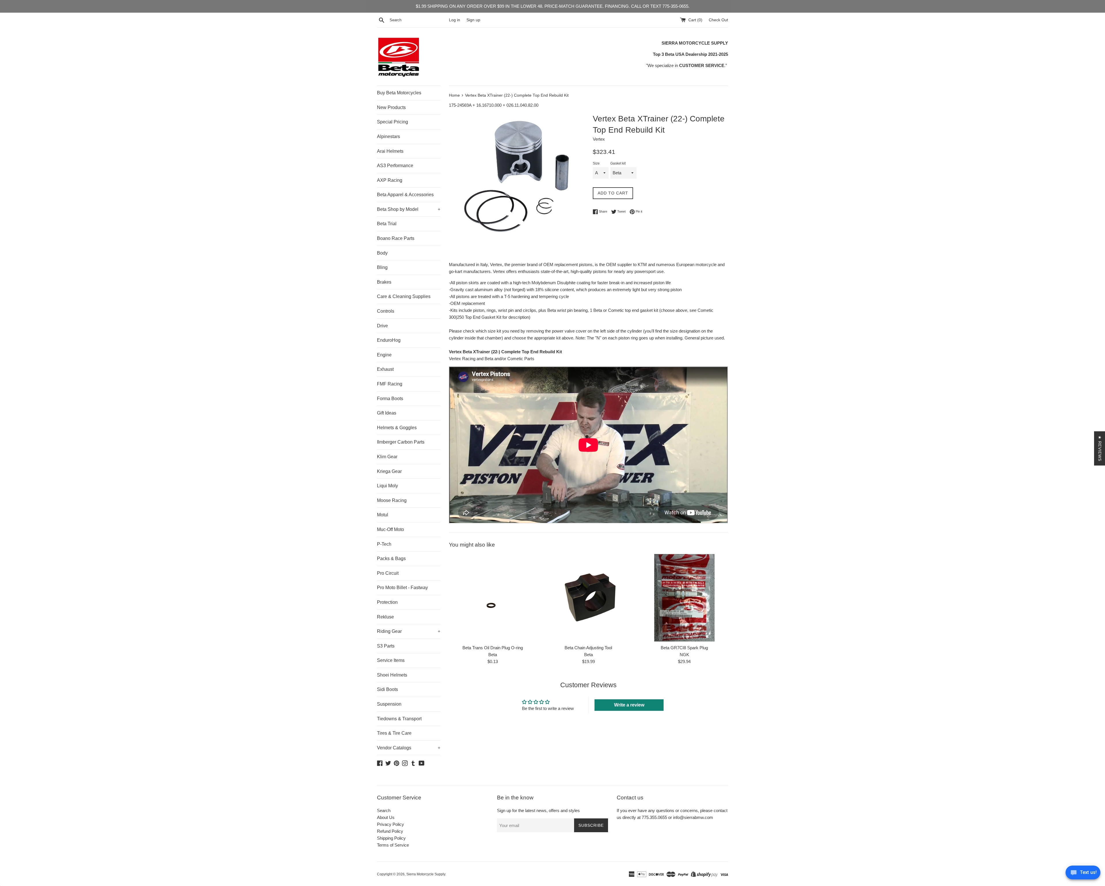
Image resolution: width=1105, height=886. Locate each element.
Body (382, 253)
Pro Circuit (388, 573)
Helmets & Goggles (397, 427)
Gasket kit (618, 163)
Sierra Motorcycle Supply (425, 874)
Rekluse (385, 616)
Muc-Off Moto (390, 529)
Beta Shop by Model (408, 209)
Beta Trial (387, 223)
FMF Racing (389, 383)
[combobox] (418, 20)
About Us (386, 817)
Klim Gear (387, 456)
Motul (382, 514)
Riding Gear (408, 631)
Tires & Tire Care (394, 733)
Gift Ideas (386, 412)
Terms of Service (393, 845)
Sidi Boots (387, 689)
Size (596, 163)
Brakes (384, 282)
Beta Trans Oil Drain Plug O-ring (492, 647)
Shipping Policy (391, 838)
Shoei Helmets (392, 675)
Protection (387, 602)
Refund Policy (390, 831)
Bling (382, 267)
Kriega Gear (389, 471)
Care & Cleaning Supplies (403, 296)
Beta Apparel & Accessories (405, 194)
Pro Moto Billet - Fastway (402, 587)
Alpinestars (388, 136)
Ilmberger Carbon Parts (400, 442)
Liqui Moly (387, 485)
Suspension (389, 704)
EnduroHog (389, 340)
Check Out (718, 20)
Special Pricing (392, 121)
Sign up (473, 20)
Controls (385, 311)
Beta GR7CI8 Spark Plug (684, 647)
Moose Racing (392, 500)
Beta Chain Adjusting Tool (588, 647)
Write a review (629, 704)
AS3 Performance (395, 165)
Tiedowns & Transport (399, 718)
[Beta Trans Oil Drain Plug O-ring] (492, 597)
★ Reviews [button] (1100, 448)
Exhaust (385, 369)
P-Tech (384, 544)
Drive (382, 325)
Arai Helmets (390, 151)
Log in (454, 20)
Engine (384, 354)
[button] (115, 832)
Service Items (391, 660)
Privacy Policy (390, 824)
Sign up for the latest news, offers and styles (538, 810)
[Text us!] (1083, 874)
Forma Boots (390, 398)
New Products (391, 107)
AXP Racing (389, 180)
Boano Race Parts (395, 238)
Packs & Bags (391, 558)
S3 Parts (386, 646)
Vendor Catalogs (408, 747)
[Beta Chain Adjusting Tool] (588, 597)
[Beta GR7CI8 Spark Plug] (684, 597)
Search (383, 810)
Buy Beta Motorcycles (399, 92)
